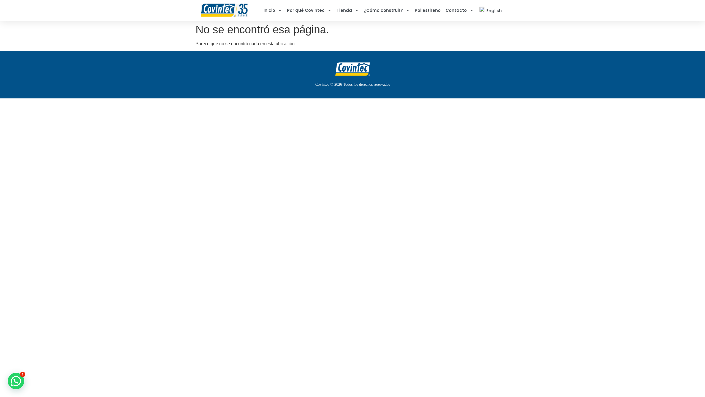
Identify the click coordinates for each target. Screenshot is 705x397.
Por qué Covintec (306, 10)
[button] (16, 381)
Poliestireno (428, 10)
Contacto (456, 10)
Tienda (344, 10)
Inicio (269, 10)
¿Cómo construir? (383, 10)
